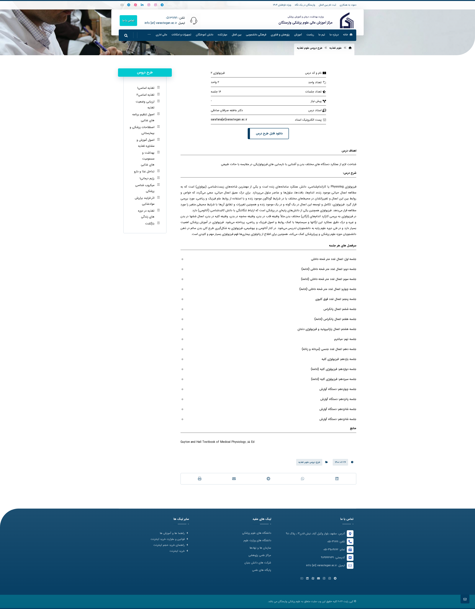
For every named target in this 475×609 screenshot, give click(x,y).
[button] (149, 34)
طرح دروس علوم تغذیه (309, 462)
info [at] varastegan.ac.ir (161, 23)
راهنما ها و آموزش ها (172, 533)
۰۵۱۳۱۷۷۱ (172, 17)
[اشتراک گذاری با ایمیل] (234, 478)
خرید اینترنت (177, 551)
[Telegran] (162, 5)
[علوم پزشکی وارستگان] (346, 20)
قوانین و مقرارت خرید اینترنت (168, 539)
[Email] (318, 578)
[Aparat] (135, 5)
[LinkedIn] (142, 5)
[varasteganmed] (129, 5)
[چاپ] (200, 478)
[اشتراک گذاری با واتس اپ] (302, 478)
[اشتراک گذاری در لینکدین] (337, 478)
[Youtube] (122, 5)
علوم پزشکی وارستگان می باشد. (284, 601)
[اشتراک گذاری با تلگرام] (268, 478)
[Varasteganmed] (155, 5)
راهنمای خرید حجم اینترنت (169, 545)
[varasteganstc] (149, 5)
